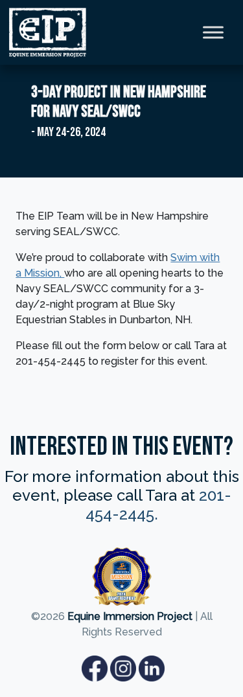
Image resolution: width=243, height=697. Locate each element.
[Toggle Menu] (213, 32)
